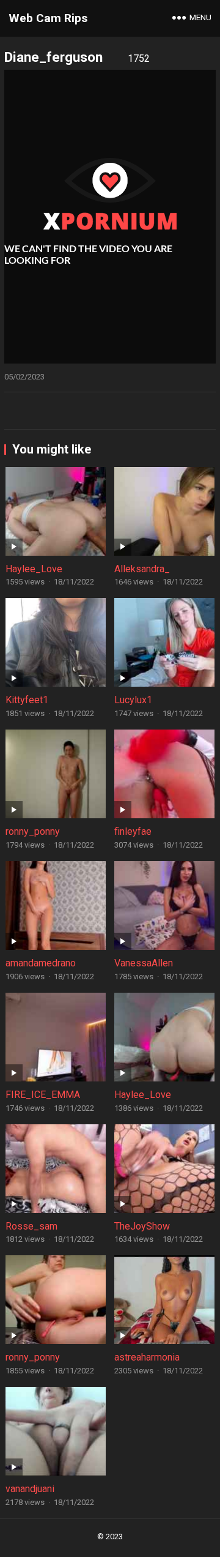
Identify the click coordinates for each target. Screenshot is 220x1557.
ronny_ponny (33, 831)
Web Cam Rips (48, 18)
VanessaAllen (143, 963)
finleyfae (133, 831)
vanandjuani (30, 1489)
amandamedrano (41, 963)
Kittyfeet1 (27, 700)
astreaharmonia (147, 1357)
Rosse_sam (31, 1226)
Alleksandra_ (142, 569)
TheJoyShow (142, 1226)
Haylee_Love (34, 569)
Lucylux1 (133, 700)
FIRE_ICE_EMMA (43, 1094)
